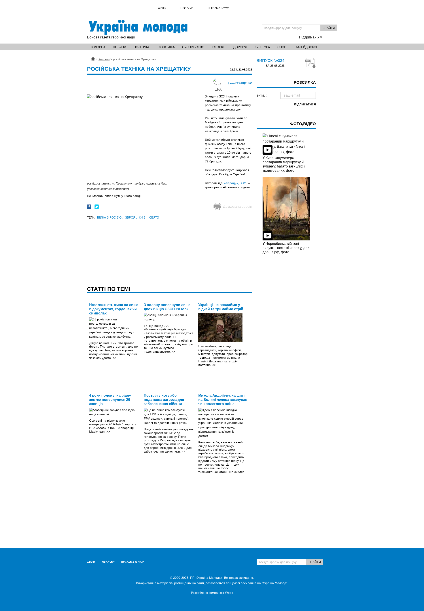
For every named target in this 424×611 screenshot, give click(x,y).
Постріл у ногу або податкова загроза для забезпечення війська (164, 400)
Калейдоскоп (306, 47)
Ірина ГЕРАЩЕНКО (240, 83)
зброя (131, 217)
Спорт (282, 47)
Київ (143, 217)
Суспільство (193, 47)
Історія (218, 47)
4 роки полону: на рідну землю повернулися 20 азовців (110, 400)
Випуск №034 (270, 60)
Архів (162, 8)
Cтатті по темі (108, 289)
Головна (98, 47)
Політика (141, 47)
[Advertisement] (169, 251)
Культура (262, 47)
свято (154, 217)
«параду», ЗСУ (235, 183)
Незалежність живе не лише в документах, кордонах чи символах (113, 309)
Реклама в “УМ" (218, 8)
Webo (229, 592)
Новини (119, 47)
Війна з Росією (110, 217)
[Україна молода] (137, 27)
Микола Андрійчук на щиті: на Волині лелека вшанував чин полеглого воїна (222, 400)
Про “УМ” (186, 8)
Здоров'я (239, 47)
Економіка (166, 47)
